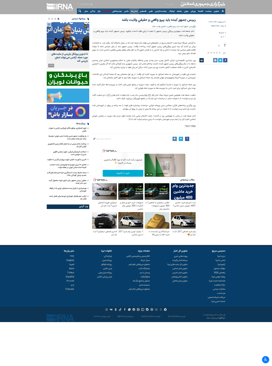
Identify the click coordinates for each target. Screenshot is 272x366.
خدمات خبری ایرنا (218, 301)
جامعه (179, 11)
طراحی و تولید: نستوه (213, 318)
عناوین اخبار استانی (179, 268)
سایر (86, 11)
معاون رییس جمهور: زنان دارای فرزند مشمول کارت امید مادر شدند (67, 182)
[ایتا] (138, 310)
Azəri (71, 268)
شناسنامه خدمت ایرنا (217, 281)
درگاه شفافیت (219, 285)
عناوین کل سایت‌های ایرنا (177, 264)
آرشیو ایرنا (221, 264)
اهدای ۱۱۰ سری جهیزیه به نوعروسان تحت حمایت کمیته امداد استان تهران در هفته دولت (68, 166)
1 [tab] (58, 19)
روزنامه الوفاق (106, 264)
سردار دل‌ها (145, 260)
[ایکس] (161, 310)
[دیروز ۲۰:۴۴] (68, 36)
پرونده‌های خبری (180, 256)
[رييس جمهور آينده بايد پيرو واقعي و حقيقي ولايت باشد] (144, 26)
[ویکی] (111, 310)
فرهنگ (172, 11)
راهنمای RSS (219, 272)
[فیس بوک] (125, 310)
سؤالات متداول (219, 268)
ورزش (193, 11)
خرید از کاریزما (123, 173)
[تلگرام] (165, 310)
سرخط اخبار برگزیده (179, 260)
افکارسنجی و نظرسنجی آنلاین (138, 256)
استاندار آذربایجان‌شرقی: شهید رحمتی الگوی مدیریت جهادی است (69, 153)
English (70, 260)
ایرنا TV (105, 11)
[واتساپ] (107, 310)
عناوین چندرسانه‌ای (179, 281)
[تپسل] (103, 150)
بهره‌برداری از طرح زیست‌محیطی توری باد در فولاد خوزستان (67, 190)
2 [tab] (55, 19)
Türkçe (70, 272)
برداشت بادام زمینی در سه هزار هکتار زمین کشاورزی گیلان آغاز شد (67, 145)
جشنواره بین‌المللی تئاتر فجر (139, 289)
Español (70, 277)
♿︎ (266, 359)
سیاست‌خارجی (161, 11)
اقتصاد (200, 11)
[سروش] (134, 310)
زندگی (92, 11)
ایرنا (202, 4)
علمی (151, 11)
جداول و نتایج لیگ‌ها (141, 281)
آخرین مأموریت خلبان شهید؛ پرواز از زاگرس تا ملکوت (66, 159)
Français (69, 289)
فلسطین (143, 11)
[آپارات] (152, 310)
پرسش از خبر (145, 272)
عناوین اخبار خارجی (179, 272)
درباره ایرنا (221, 256)
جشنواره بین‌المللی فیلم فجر (139, 264)
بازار (98, 11)
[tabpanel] (68, 45)
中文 (72, 256)
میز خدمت (221, 293)
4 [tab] (49, 19)
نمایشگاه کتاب (144, 268)
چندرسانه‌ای (117, 11)
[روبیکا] (156, 310)
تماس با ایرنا (220, 260)
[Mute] (151, 174)
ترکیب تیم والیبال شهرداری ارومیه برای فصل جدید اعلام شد (67, 197)
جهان (186, 11)
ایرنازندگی (108, 256)
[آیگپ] (143, 310)
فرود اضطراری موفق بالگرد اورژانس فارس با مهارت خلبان (67, 129)
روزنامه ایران (107, 260)
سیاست (208, 11)
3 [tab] (52, 19)
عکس (126, 11)
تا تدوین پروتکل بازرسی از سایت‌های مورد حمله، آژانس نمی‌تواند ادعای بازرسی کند (69, 57)
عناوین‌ (216, 11)
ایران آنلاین (107, 268)
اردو (72, 285)
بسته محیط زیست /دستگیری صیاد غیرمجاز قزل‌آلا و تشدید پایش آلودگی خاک (66, 174)
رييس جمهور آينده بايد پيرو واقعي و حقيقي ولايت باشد (159, 20)
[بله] (147, 310)
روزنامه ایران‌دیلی (105, 272)
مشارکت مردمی (219, 289)
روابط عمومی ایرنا (218, 277)
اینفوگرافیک (145, 277)
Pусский (70, 281)
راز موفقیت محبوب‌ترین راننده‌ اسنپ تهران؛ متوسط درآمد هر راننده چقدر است (67, 137)
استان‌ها (134, 11)
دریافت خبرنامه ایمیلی (216, 297)
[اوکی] (116, 310)
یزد (221, 36)
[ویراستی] (129, 310)
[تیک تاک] (120, 310)
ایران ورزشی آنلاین (104, 277)
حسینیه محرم (144, 285)
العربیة (71, 264)
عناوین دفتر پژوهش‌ (179, 277)
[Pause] (147, 174)
